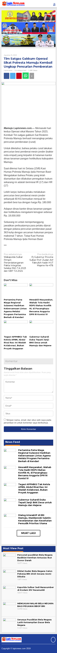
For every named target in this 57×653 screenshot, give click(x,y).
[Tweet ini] (13, 76)
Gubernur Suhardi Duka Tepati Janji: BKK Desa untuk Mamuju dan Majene (35, 502)
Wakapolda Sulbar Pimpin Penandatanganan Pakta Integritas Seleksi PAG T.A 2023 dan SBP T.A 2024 (15, 262)
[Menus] (54, 3)
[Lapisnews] (13, 4)
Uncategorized (20, 70)
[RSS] (52, 640)
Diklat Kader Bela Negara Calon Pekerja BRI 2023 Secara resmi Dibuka (34, 574)
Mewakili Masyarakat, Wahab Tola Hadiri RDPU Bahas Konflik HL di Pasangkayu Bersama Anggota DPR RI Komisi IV (34, 473)
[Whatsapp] (25, 76)
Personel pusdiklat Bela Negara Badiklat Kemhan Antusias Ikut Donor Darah (34, 558)
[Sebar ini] (6, 76)
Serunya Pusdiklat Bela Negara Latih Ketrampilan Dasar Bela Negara (34, 622)
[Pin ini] (19, 76)
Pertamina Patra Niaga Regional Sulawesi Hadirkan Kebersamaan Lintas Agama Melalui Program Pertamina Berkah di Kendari (15, 308)
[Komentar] (31, 76)
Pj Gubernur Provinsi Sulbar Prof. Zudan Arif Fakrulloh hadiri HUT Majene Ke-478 (41, 260)
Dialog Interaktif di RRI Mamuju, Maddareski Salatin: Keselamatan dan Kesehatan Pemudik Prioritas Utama (35, 519)
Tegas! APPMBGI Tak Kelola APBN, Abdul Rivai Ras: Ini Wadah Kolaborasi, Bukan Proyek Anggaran (15, 343)
